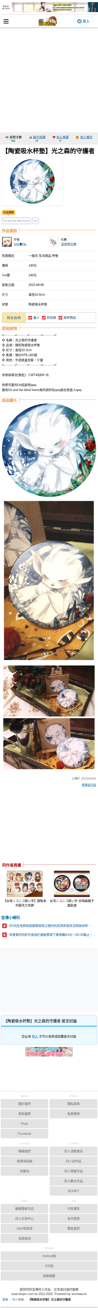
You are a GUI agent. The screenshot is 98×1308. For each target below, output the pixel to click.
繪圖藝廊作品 (24, 1208)
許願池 (24, 1171)
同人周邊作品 (73, 1171)
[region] (40, 826)
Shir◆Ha (20, 244)
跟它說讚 (39, 137)
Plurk (24, 1123)
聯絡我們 (24, 1151)
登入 (86, 21)
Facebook (24, 1133)
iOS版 (49, 1266)
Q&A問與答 (25, 1228)
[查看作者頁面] (7, 242)
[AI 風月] (49, 1053)
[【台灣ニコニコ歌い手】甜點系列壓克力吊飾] (25, 884)
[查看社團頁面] (54, 242)
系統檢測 (24, 1238)
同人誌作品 (73, 1161)
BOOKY (73, 1191)
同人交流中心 (24, 1218)
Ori (35, 220)
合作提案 (73, 1218)
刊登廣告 (73, 1208)
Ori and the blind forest (16, 220)
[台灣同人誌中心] (48, 21)
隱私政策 (73, 1104)
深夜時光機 (68, 244)
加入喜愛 (62, 137)
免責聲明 (73, 1113)
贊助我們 (73, 1228)
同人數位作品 (73, 1181)
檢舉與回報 (24, 1161)
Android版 (49, 1256)
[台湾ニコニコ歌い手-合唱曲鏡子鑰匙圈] (72, 884)
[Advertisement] (49, 79)
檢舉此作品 (89, 785)
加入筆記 (86, 137)
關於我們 (24, 1104)
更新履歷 (24, 1113)
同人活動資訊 (73, 1151)
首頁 (5, 1299)
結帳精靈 (49, 1276)
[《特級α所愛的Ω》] (49, 7)
